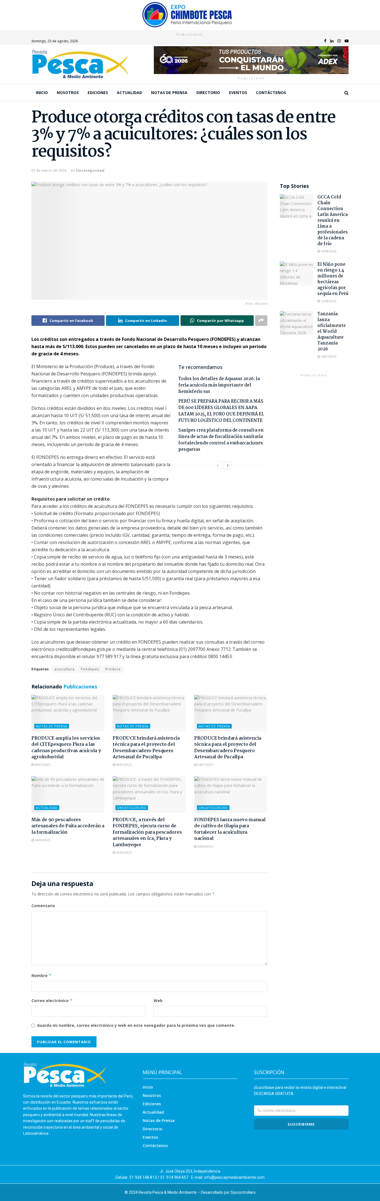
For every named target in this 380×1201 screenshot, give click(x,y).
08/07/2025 (42, 764)
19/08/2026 (328, 251)
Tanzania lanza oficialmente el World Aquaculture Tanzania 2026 (331, 332)
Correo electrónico (52, 1000)
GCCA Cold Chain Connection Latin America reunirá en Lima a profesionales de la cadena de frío (332, 220)
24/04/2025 (205, 846)
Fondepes (90, 669)
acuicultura (64, 669)
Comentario (43, 905)
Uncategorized (90, 170)
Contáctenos (271, 92)
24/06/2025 (42, 840)
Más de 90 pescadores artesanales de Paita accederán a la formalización (67, 826)
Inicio (42, 92)
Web (158, 1000)
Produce (113, 669)
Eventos (238, 92)
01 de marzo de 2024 (48, 170)
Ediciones (98, 92)
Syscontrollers (243, 1192)
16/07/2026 (328, 356)
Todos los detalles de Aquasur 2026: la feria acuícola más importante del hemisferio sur (219, 385)
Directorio (208, 92)
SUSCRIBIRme (301, 1124)
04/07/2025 (205, 764)
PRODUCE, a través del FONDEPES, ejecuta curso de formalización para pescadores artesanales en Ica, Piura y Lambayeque (147, 832)
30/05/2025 (123, 852)
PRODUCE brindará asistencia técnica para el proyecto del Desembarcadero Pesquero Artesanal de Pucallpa (146, 748)
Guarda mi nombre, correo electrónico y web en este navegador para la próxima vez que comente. (136, 1025)
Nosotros (68, 92)
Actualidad (129, 92)
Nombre (41, 975)
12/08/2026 (328, 301)
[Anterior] (218, 465)
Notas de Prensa (169, 92)
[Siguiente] (228, 465)
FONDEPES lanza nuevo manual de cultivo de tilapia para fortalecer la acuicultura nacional (229, 829)
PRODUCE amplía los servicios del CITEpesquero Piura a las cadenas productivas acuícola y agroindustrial (66, 748)
